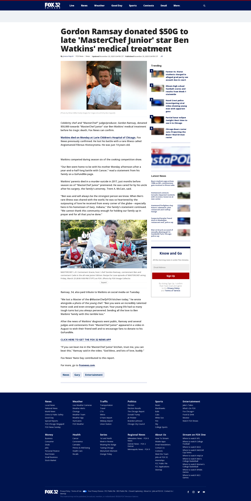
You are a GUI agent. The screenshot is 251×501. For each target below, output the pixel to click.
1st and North (106, 438)
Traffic (104, 401)
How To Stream (162, 438)
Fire (156, 421)
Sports (159, 401)
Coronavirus (78, 441)
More (177, 5)
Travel (102, 408)
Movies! (186, 417)
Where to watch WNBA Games (192, 470)
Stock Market (50, 460)
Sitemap (158, 469)
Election (131, 405)
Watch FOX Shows (190, 421)
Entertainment (94, 374)
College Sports (161, 427)
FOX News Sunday (53, 427)
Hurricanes (77, 421)
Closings (76, 411)
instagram (193, 492)
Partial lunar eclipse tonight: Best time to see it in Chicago (176, 120)
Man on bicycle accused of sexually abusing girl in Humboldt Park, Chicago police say (162, 233)
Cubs (157, 414)
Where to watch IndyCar (193, 455)
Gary (77, 374)
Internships (159, 460)
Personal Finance (52, 451)
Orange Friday (106, 454)
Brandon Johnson (135, 421)
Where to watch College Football (193, 442)
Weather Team (79, 414)
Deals (47, 444)
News (88, 56)
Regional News (136, 434)
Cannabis (76, 444)
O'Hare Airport (106, 417)
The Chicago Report (136, 411)
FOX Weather (78, 424)
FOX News (79, 56)
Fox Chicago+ (188, 411)
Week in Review (106, 441)
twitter (199, 492)
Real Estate (50, 454)
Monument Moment (108, 451)
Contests (159, 451)
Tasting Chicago (107, 448)
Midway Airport (106, 421)
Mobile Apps (160, 441)
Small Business (51, 457)
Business (49, 438)
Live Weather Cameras (82, 405)
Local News (50, 405)
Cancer (75, 438)
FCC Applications (162, 466)
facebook (188, 492)
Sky (156, 424)
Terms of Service (172, 290)
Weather (78, 401)
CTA (102, 411)
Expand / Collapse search (204, 6)
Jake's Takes (188, 405)
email (204, 492)
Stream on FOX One (194, 434)
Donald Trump (134, 414)
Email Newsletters (162, 444)
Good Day (49, 417)
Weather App (78, 417)
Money (49, 434)
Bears (157, 405)
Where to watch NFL (191, 438)
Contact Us (160, 448)
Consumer (49, 441)
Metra (102, 414)
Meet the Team (161, 454)
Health (77, 434)
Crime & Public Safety (54, 414)
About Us (160, 434)
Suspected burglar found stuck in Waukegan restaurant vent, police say (162, 220)
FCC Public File (161, 463)
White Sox (159, 417)
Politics (132, 401)
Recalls (75, 454)
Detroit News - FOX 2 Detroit (137, 445)
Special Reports (51, 421)
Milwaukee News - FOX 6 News (138, 439)
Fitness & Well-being (81, 448)
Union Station (106, 424)
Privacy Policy (173, 288)
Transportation (106, 405)
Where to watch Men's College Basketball (192, 459)
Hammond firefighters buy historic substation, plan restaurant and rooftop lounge (162, 208)
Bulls (157, 411)
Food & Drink (188, 414)
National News (51, 408)
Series (103, 434)
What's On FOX (189, 408)
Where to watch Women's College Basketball (194, 465)
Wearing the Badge (108, 444)
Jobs (47, 448)
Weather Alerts (79, 408)
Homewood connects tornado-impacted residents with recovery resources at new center (163, 196)
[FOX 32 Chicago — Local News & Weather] (53, 5)
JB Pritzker (132, 417)
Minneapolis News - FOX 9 (139, 449)
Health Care (77, 451)
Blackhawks (160, 408)
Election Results (134, 408)
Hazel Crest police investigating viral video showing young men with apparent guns (176, 106)
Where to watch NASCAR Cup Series (193, 451)
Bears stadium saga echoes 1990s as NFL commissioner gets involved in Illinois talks (163, 183)
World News (50, 411)
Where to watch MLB (192, 447)
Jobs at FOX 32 (161, 457)
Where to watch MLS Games (191, 476)
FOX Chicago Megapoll (54, 424)
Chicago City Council (136, 424)
